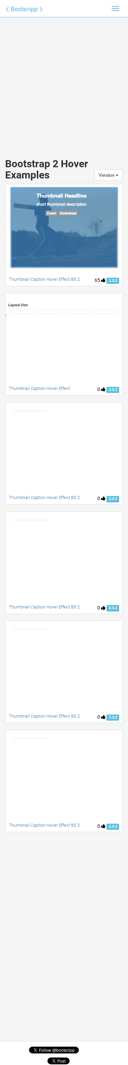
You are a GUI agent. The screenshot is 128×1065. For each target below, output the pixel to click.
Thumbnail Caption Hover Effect (39, 388)
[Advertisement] (64, 80)
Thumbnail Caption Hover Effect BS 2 (44, 279)
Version (107, 175)
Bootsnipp (24, 8)
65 (98, 280)
